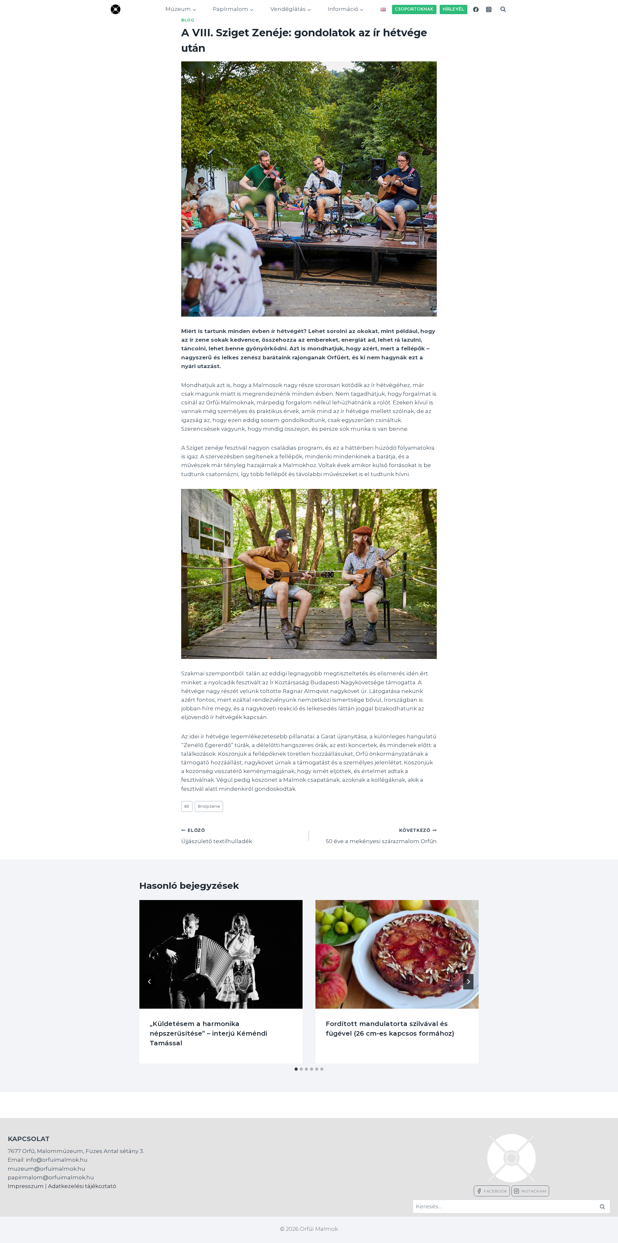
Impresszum (26, 1186)
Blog (187, 20)
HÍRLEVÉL (453, 9)
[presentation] (221, 954)
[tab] (296, 1069)
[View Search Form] (503, 9)
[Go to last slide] (150, 981)
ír (187, 806)
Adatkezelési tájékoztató (82, 1186)
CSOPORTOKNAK (414, 9)
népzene (209, 806)
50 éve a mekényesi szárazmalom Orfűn (381, 836)
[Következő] (468, 981)
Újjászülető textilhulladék (216, 836)
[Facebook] (476, 9)
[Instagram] (488, 9)
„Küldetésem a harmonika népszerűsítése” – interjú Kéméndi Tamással (208, 1033)
